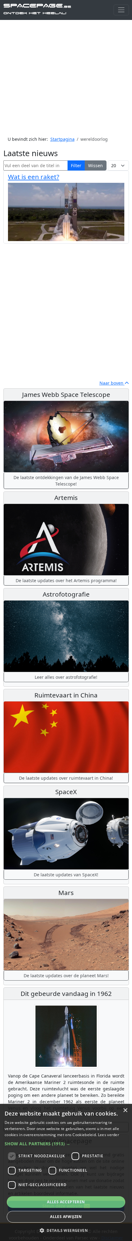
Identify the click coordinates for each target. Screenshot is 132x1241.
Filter (76, 165)
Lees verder (108, 1134)
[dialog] (66, 1172)
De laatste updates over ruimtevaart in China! (66, 778)
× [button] (125, 1110)
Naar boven (112, 383)
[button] (66, 1143)
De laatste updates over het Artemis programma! (66, 580)
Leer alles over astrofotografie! (66, 677)
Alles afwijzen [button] (66, 1216)
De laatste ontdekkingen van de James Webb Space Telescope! (66, 481)
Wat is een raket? (33, 176)
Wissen (95, 165)
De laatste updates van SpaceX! (66, 875)
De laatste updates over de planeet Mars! (66, 975)
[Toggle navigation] (121, 10)
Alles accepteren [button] (66, 1201)
